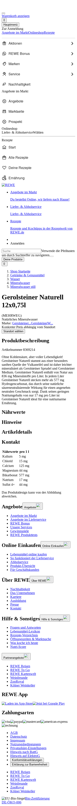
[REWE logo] (8, 185)
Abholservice (19, 562)
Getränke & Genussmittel (27, 275)
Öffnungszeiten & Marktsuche (30, 639)
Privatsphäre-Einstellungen (28, 748)
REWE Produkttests (23, 535)
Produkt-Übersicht (22, 566)
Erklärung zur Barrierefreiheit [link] (29, 764)
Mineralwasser (20, 283)
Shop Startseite (20, 271)
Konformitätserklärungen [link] (27, 760)
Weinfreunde (19, 677)
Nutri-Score (18, 647)
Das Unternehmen (22, 593)
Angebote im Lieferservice (28, 519)
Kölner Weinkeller (22, 685)
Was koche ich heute (24, 643)
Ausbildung (18, 600)
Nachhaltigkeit (20, 589)
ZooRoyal (17, 681)
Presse (14, 604)
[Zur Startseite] (16, 8)
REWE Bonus (20, 523)
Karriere (15, 597)
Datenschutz (18, 736)
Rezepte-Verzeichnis (24, 635)
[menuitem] (38, 43)
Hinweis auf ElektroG (25, 756)
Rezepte (41, 226)
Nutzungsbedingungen (25, 744)
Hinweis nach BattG (24, 752)
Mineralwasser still (23, 287)
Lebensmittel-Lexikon (25, 631)
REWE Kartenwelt (23, 674)
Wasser (15, 279)
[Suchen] (52, 256)
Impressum (17, 740)
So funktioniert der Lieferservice (32, 558)
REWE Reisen (20, 666)
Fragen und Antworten (25, 627)
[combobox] (21, 251)
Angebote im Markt (23, 515)
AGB (14, 733)
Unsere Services (21, 527)
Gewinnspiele (19, 531)
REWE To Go (20, 670)
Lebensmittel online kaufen (28, 554)
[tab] (38, 412)
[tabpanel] (38, 468)
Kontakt (15, 608)
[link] (42, 195)
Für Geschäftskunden (24, 569)
